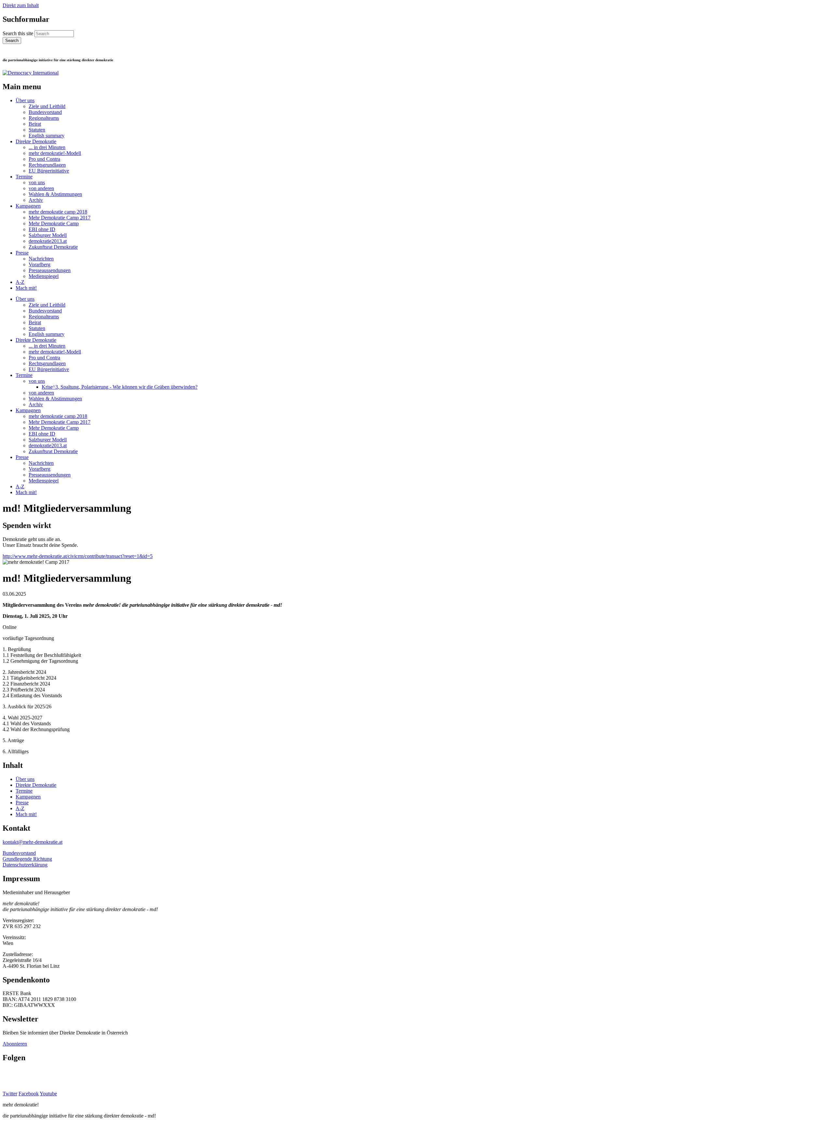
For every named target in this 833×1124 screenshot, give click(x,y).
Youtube (48, 1093)
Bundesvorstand (45, 112)
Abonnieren (15, 1044)
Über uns (25, 100)
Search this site (18, 33)
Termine (24, 176)
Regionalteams (44, 118)
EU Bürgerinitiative (49, 170)
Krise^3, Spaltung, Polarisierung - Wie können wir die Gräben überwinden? (120, 387)
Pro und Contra (44, 159)
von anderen (41, 188)
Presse (22, 253)
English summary (46, 135)
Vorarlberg (39, 264)
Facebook (29, 1093)
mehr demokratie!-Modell (55, 153)
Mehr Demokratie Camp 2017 (59, 217)
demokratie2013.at (48, 241)
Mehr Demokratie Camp (54, 223)
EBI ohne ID (42, 229)
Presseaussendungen (50, 270)
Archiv (36, 200)
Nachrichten (41, 258)
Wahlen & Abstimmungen (55, 194)
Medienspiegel (44, 276)
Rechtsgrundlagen (47, 165)
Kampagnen (28, 206)
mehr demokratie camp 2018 (58, 212)
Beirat (35, 124)
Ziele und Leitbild (47, 106)
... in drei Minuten (47, 147)
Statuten (37, 129)
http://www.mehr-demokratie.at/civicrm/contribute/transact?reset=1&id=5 (78, 556)
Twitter (10, 1093)
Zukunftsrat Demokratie (53, 247)
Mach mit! (26, 288)
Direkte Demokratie (36, 141)
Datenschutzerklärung (25, 864)
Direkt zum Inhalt (21, 5)
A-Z (20, 282)
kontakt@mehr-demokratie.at (32, 842)
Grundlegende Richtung (27, 859)
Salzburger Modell (48, 235)
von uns (37, 182)
